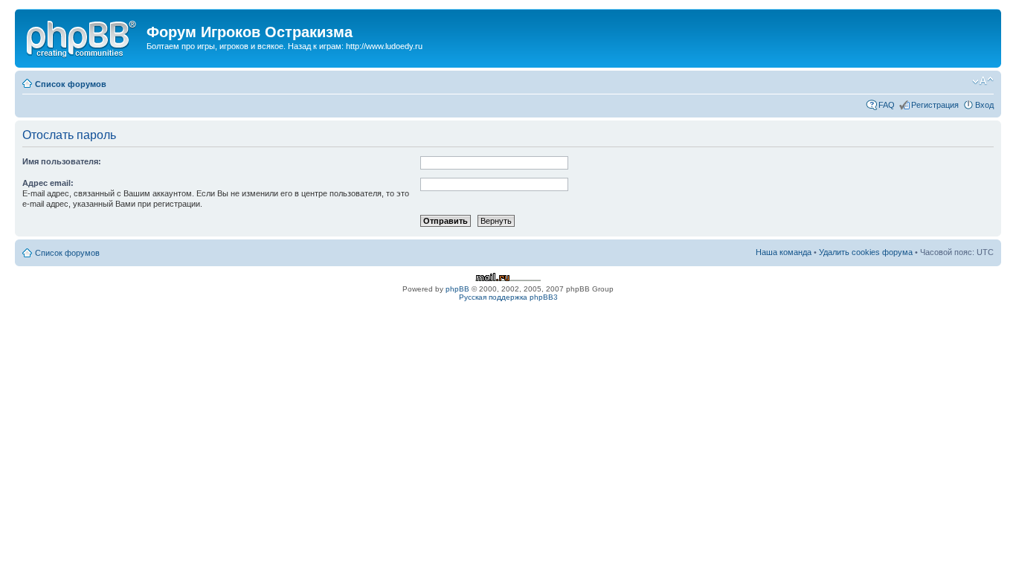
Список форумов (70, 84)
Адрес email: (48, 182)
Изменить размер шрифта (983, 81)
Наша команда (783, 252)
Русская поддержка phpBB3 (508, 297)
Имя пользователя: (61, 161)
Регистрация (935, 104)
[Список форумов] (83, 36)
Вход (984, 104)
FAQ (886, 104)
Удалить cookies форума (866, 252)
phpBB (457, 289)
